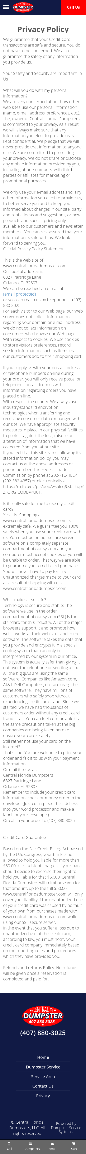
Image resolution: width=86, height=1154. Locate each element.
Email (52, 1149)
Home (43, 1057)
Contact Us (43, 1086)
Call (9, 1149)
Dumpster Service (43, 1067)
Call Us (73, 7)
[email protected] (19, 294)
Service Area (43, 1076)
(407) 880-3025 (43, 1033)
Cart (73, 1149)
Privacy (43, 1095)
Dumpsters (32, 1149)
